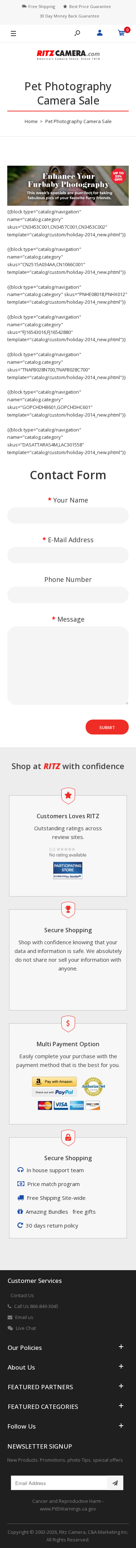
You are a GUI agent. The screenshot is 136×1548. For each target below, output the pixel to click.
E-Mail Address (71, 539)
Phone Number (68, 579)
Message (71, 619)
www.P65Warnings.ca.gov (68, 1508)
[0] (121, 34)
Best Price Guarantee (90, 6)
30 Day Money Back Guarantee (69, 16)
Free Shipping (41, 6)
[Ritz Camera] (68, 56)
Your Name (70, 500)
